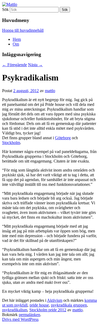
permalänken (29, 314)
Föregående (14, 64)
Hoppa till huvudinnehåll (23, 30)
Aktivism (54, 300)
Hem (17, 39)
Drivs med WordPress (20, 319)
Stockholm (11, 142)
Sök (5, 9)
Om (16, 44)
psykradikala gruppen (69, 305)
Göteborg (63, 138)
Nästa (35, 64)
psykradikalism (14, 310)
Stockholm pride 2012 (47, 310)
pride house (39, 305)
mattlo (50, 90)
